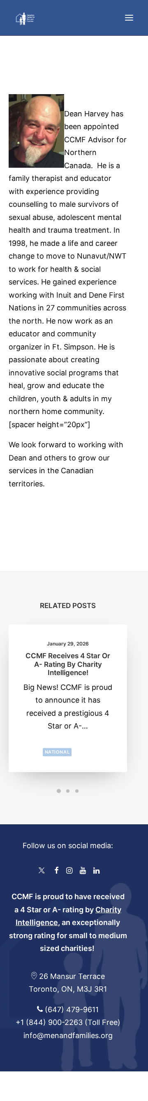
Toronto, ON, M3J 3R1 (68, 989)
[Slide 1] (58, 791)
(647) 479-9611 (71, 1009)
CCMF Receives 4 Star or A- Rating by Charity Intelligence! (67, 664)
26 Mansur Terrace (72, 976)
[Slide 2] (67, 791)
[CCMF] (25, 17)
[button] (129, 17)
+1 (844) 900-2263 (49, 1022)
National (57, 752)
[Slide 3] (76, 791)
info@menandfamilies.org (68, 1035)
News (83, 752)
